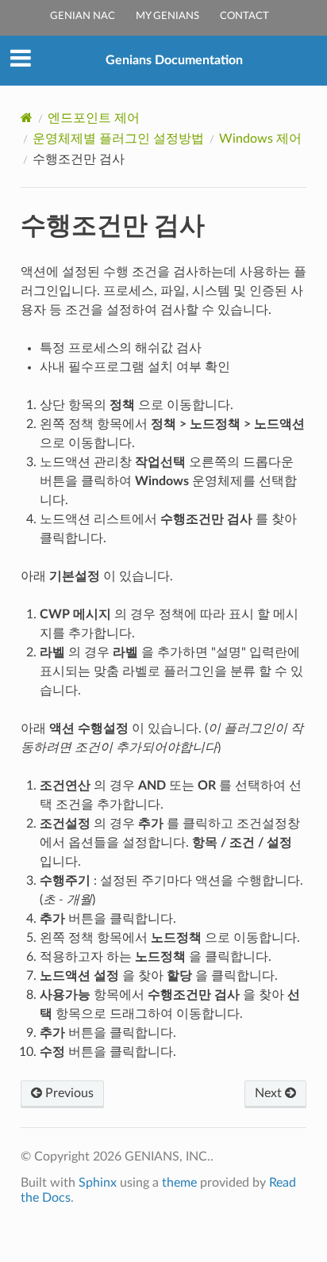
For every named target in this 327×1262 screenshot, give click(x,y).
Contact (244, 16)
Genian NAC (82, 16)
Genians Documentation (174, 60)
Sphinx (98, 1182)
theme (179, 1182)
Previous (68, 1093)
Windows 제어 (260, 138)
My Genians (167, 16)
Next (270, 1093)
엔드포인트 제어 (94, 118)
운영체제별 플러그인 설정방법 (118, 138)
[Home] (27, 117)
